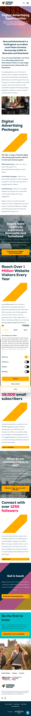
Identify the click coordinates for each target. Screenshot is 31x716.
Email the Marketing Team (13, 596)
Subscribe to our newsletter (14, 634)
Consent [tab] (5, 330)
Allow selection (15, 384)
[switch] (27, 362)
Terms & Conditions (8, 704)
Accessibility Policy (15, 706)
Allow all (15, 378)
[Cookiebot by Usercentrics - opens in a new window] (22, 326)
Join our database (8, 447)
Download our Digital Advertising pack (15, 252)
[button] (27, 3)
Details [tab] (15, 330)
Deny (15, 389)
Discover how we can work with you (15, 489)
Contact (21, 673)
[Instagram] (2, 698)
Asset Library (6, 673)
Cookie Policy (23, 704)
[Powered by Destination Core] (15, 712)
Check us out (6, 559)
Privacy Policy (16, 704)
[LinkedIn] (5, 698)
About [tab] (25, 330)
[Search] (24, 3)
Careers (14, 673)
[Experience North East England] (7, 3)
